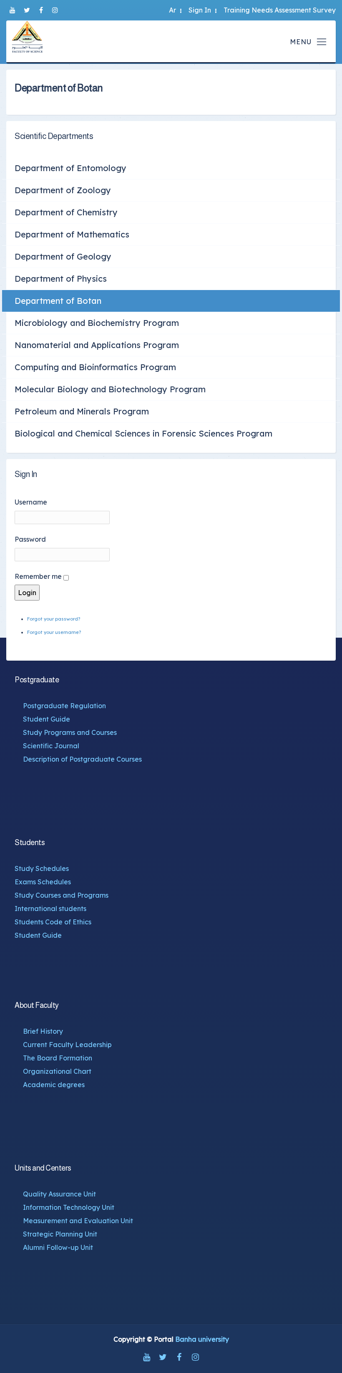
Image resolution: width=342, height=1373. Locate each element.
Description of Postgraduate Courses (82, 759)
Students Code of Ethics (53, 922)
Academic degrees (54, 1084)
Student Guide (46, 719)
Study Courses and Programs (61, 895)
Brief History (43, 1031)
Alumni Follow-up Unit (58, 1247)
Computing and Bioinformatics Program (95, 367)
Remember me (38, 576)
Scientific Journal (51, 746)
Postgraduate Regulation (64, 706)
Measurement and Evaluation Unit (78, 1221)
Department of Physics (61, 278)
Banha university (202, 1339)
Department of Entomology (70, 168)
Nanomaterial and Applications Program (97, 345)
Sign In (200, 10)
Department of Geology (63, 256)
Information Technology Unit (68, 1207)
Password (30, 539)
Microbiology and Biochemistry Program (97, 323)
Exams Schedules (43, 882)
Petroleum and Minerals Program (82, 411)
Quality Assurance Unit (59, 1194)
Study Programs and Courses (70, 732)
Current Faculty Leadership (67, 1044)
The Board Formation (57, 1058)
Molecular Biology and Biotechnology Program (110, 389)
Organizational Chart (57, 1071)
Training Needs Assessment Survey (280, 10)
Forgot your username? (54, 632)
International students (50, 908)
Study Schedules (42, 868)
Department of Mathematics (72, 234)
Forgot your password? (53, 619)
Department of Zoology (63, 190)
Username (31, 502)
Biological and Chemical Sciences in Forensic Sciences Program (143, 433)
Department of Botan (58, 300)
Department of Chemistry (66, 212)
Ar (172, 10)
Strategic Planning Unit (60, 1234)
